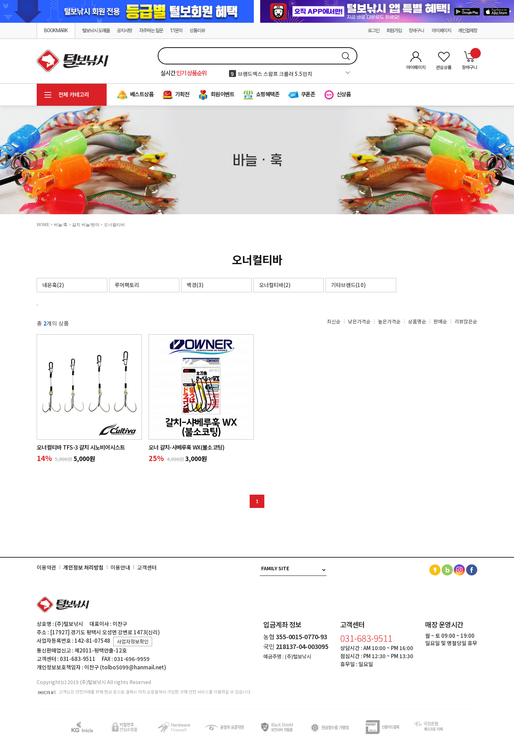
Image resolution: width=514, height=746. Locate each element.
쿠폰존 (307, 94)
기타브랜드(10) (348, 284)
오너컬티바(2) (275, 284)
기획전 (181, 94)
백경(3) (195, 284)
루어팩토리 (127, 284)
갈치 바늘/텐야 (85, 224)
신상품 (343, 94)
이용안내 (120, 567)
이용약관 (46, 567)
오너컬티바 (114, 224)
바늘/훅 (60, 224)
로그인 (373, 30)
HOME (43, 224)
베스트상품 (141, 94)
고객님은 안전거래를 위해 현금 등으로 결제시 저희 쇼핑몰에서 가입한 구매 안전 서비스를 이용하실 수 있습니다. (154, 692)
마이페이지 (441, 30)
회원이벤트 (221, 94)
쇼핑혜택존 (267, 94)
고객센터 (147, 567)
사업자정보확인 (133, 641)
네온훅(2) (53, 284)
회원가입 (394, 30)
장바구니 (417, 30)
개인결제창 (467, 30)
